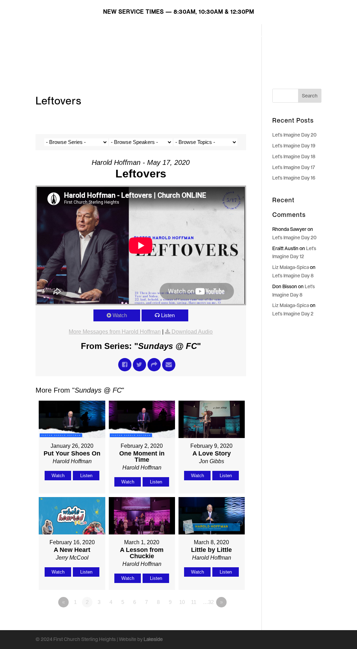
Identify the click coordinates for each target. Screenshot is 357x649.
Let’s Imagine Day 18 (294, 156)
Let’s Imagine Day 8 (293, 275)
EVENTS (267, 35)
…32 (208, 602)
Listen (168, 315)
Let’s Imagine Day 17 (293, 167)
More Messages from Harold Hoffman (115, 332)
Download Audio (192, 332)
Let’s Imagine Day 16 (294, 178)
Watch (120, 315)
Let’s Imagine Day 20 (294, 135)
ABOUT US (234, 35)
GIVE (291, 35)
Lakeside (153, 639)
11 (193, 602)
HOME (123, 35)
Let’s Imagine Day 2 (292, 313)
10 (182, 602)
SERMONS (199, 35)
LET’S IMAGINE (158, 35)
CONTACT (128, 51)
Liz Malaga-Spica (290, 267)
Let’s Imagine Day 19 (294, 145)
